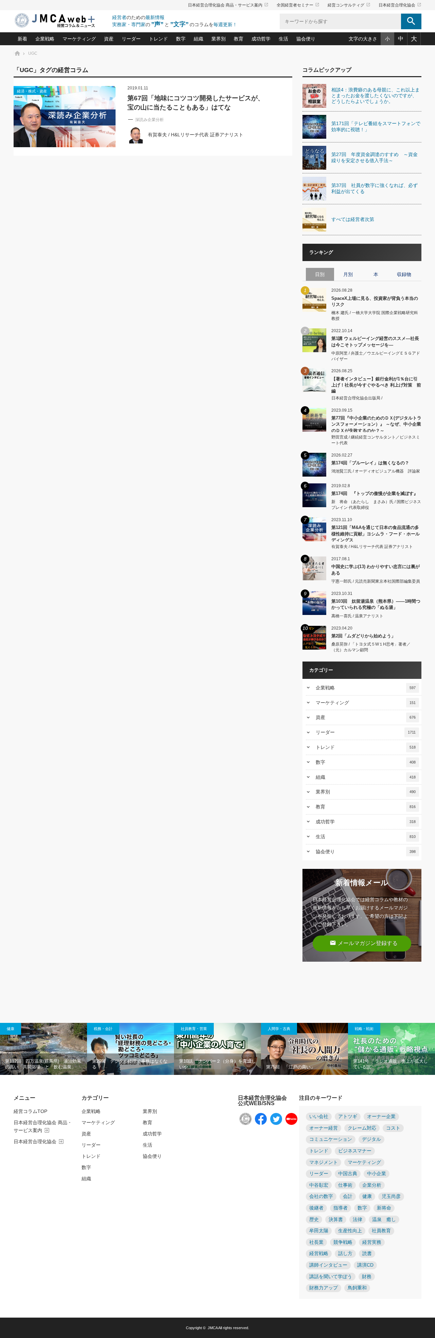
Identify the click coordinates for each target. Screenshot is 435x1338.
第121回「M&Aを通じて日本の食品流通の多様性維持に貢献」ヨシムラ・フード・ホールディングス (375, 533)
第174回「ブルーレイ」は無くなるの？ (370, 462)
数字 (181, 38)
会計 (347, 1196)
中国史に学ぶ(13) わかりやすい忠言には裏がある (375, 569)
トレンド (158, 38)
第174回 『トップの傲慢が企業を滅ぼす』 (374, 493)
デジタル (371, 1139)
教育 (238, 38)
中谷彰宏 (318, 1185)
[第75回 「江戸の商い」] (304, 1049)
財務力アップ (323, 1287)
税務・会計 (103, 1029)
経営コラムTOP (30, 1111)
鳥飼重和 (357, 1287)
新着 (22, 38)
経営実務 (371, 1242)
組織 (198, 38)
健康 (10, 1029)
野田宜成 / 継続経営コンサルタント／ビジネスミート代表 (375, 440)
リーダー (131, 38)
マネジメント (323, 1162)
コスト (393, 1128)
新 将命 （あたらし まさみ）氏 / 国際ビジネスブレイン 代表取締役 (376, 504)
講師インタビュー (328, 1265)
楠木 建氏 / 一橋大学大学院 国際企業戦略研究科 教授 (374, 315)
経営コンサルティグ (349, 5)
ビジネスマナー (354, 1150)
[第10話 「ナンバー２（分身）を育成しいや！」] (217, 1049)
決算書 (336, 1219)
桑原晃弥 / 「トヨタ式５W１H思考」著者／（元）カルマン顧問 (371, 647)
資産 (109, 38)
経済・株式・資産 (32, 91)
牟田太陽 (318, 1230)
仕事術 (345, 1185)
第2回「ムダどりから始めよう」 (363, 635)
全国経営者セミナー (298, 5)
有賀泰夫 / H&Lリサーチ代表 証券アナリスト (195, 134)
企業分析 (371, 1185)
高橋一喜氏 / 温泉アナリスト (357, 616)
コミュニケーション (330, 1139)
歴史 (314, 1219)
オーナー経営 (323, 1128)
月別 (348, 274)
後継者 (316, 1208)
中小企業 (376, 1173)
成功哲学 (261, 38)
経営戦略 (318, 1253)
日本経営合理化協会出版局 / (356, 398)
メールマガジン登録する (364, 943)
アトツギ (347, 1116)
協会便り (305, 38)
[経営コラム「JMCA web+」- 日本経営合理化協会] (61, 21)
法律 (357, 1219)
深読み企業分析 (149, 119)
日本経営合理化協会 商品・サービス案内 (228, 5)
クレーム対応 (362, 1128)
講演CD (365, 1265)
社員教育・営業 (194, 1029)
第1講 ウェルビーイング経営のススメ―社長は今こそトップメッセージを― (375, 341)
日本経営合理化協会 (400, 5)
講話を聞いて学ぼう (330, 1276)
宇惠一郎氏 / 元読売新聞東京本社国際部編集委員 (375, 581)
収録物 (404, 274)
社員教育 (381, 1230)
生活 (283, 38)
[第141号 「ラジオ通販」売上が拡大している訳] (391, 1049)
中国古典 (347, 1173)
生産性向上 (350, 1230)
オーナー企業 (381, 1116)
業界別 (218, 38)
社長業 (316, 1242)
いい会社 (318, 1116)
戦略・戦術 (364, 1029)
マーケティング (79, 38)
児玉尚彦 (391, 1196)
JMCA (213, 1328)
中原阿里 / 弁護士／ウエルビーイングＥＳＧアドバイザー (375, 356)
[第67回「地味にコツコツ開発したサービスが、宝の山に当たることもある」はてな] (65, 116)
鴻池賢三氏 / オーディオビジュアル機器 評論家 (375, 471)
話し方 (345, 1253)
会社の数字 (321, 1196)
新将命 (384, 1208)
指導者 (340, 1208)
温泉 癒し (384, 1219)
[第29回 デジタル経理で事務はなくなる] (130, 1049)
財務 (366, 1276)
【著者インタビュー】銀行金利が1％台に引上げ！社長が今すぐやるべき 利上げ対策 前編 (376, 384)
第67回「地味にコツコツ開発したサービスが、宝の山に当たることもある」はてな (195, 103)
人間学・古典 (279, 1029)
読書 (367, 1253)
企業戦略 (44, 38)
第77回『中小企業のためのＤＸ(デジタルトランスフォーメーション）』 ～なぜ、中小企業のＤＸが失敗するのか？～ (376, 423)
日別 (320, 274)
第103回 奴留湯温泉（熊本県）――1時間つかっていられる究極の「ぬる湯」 (375, 604)
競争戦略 (342, 1242)
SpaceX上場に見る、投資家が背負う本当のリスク (374, 301)
